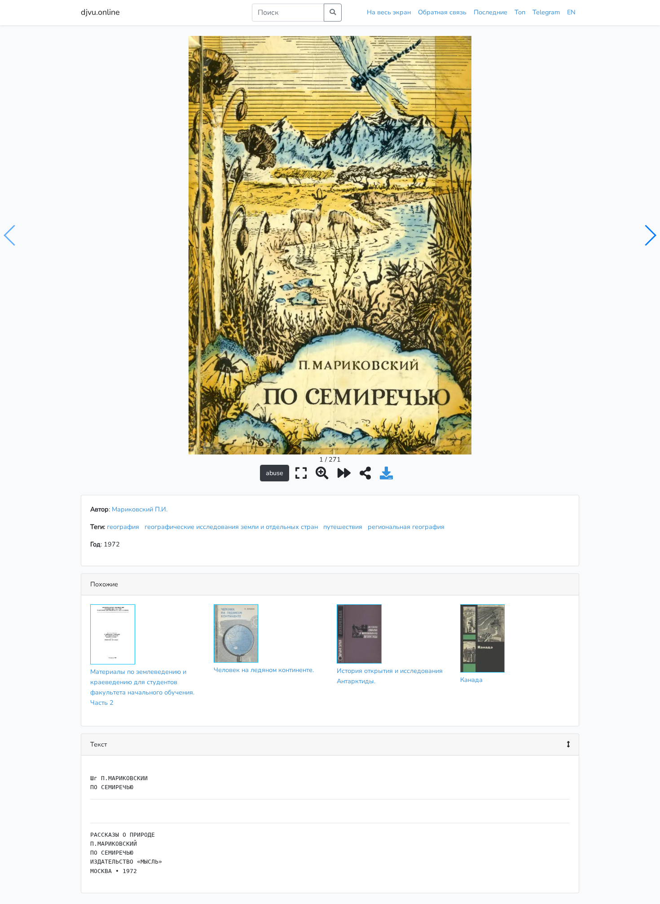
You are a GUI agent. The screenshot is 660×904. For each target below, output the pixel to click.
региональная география (408, 526)
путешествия (344, 526)
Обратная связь (442, 12)
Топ (520, 12)
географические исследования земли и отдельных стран (233, 526)
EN (571, 12)
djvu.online (100, 12)
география (125, 526)
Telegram (546, 12)
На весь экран (389, 12)
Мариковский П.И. (139, 509)
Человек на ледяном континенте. (264, 669)
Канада (471, 679)
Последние (490, 12)
